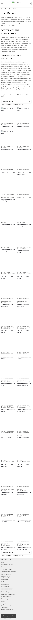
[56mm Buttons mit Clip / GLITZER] (8, 478)
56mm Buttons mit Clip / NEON (7, 358)
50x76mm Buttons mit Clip (24, 198)
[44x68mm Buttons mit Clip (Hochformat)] (24, 161)
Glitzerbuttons (5, 461)
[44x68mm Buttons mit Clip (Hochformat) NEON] (24, 370)
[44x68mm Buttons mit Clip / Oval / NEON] (24, 396)
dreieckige (16, 39)
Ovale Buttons (21, 407)
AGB (2, 562)
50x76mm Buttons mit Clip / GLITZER (8, 548)
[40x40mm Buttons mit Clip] (24, 137)
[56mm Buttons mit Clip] (8, 137)
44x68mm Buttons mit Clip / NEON (8, 384)
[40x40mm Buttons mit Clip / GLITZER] (24, 478)
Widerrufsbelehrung (6, 569)
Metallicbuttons (6, 301)
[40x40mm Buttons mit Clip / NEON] (24, 344)
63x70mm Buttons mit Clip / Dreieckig (24, 225)
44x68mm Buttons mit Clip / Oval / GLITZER (24, 548)
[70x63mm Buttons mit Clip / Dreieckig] (8, 237)
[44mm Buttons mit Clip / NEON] (24, 317)
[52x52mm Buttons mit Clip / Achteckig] (8, 186)
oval (27, 37)
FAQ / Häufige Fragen (7, 577)
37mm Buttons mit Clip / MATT (23, 251)
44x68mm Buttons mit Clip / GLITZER (8, 521)
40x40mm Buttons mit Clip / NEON (24, 358)
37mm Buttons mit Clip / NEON (7, 331)
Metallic (3, 47)
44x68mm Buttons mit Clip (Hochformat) (24, 173)
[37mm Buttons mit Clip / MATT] (24, 237)
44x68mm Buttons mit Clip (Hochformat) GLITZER (24, 521)
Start (2, 9)
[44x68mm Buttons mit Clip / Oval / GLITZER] (24, 533)
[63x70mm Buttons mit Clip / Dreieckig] (24, 212)
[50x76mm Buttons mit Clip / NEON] (8, 396)
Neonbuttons (10, 327)
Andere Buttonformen (7, 194)
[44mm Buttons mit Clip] (24, 114)
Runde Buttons (21, 248)
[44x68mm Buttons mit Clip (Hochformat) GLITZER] (24, 505)
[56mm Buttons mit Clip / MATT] (24, 263)
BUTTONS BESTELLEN (8, 594)
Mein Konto (4, 579)
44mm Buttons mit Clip (23, 126)
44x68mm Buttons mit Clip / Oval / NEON (24, 410)
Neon (8, 47)
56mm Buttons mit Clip (7, 149)
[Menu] (4, 3)
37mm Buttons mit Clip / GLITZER (7, 465)
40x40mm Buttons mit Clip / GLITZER (24, 493)
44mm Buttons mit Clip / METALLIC (23, 305)
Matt (26, 45)
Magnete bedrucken (6, 596)
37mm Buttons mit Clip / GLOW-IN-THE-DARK (23, 438)
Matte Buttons (27, 247)
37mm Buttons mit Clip (7, 126)
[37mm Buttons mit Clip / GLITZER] (8, 450)
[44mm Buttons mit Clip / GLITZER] (24, 450)
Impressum (4, 567)
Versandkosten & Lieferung (8, 571)
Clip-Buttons (5, 123)
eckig (23, 37)
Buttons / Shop (8, 9)
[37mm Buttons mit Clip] (8, 114)
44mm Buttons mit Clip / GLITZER (23, 465)
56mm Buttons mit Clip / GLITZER (7, 493)
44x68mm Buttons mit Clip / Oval (8, 225)
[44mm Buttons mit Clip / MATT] (8, 263)
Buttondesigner (5, 599)
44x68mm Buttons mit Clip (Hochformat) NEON (24, 384)
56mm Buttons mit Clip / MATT (23, 277)
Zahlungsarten (5, 584)
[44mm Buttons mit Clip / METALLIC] (24, 290)
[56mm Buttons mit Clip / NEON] (8, 344)
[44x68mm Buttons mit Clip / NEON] (8, 370)
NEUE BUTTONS (10, 197)
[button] (30, 3)
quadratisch (4, 39)
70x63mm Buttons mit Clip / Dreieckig (8, 250)
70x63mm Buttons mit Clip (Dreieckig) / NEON (8, 437)
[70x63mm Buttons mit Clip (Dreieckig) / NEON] (8, 423)
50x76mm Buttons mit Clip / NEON (8, 410)
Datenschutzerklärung (7, 564)
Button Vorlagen (5, 586)
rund (20, 37)
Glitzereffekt (18, 47)
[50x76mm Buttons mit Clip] (24, 186)
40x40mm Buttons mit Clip (24, 149)
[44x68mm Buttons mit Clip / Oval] (8, 212)
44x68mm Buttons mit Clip (8, 173)
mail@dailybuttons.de (7, 609)
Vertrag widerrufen (8, 616)
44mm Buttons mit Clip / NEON (23, 331)
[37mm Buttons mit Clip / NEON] (8, 317)
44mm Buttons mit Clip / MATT (7, 277)
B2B (2, 581)
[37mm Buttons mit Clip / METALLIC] (8, 290)
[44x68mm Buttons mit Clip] (8, 161)
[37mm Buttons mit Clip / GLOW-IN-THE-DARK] (24, 423)
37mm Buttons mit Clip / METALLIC (7, 305)
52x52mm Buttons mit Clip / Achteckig (8, 200)
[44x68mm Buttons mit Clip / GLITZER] (8, 505)
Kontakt (3, 601)
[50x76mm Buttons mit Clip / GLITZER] (8, 533)
